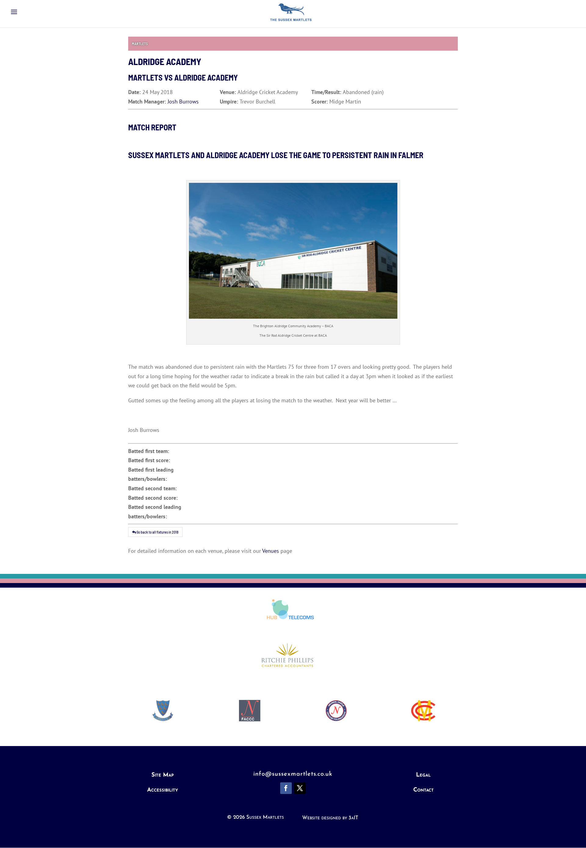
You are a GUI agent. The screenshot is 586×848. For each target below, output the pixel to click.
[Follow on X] (300, 788)
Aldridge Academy (206, 77)
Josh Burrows (183, 101)
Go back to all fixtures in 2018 (157, 532)
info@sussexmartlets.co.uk (292, 774)
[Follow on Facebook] (286, 788)
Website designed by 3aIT (330, 818)
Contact (423, 790)
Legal (423, 775)
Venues (270, 550)
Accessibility (162, 790)
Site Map (162, 775)
